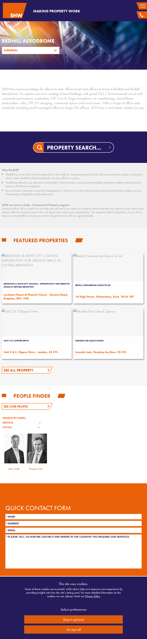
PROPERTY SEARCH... (74, 147)
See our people (16, 406)
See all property (19, 370)
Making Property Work (56, 11)
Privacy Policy (92, 596)
